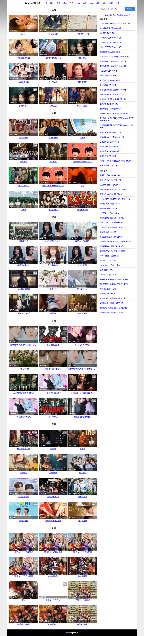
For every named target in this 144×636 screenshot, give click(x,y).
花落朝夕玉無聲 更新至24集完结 (111, 94)
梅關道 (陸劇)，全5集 (107, 294)
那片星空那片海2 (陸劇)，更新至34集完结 (114, 279)
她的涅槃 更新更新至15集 (109, 104)
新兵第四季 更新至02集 (108, 85)
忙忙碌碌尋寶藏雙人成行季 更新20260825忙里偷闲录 (117, 126)
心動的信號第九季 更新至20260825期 (113, 90)
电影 (104, 3)
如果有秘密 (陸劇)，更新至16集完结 (112, 251)
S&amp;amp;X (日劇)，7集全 (110, 265)
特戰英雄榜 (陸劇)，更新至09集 (111, 237)
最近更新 (112, 15)
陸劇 (52, 3)
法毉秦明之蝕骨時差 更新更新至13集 (113, 99)
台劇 (58, 3)
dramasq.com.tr (72, 633)
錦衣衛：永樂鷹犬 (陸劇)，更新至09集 (113, 308)
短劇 (98, 3)
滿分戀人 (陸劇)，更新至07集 (110, 185)
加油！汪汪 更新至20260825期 (110, 47)
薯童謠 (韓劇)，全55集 (108, 232)
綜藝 (111, 3)
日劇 (71, 3)
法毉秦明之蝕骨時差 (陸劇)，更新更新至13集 (116, 242)
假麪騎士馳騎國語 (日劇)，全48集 (112, 218)
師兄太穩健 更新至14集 (108, 76)
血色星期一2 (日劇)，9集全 (109, 213)
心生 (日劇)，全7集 (106, 270)
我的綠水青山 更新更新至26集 (110, 109)
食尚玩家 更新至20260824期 (109, 151)
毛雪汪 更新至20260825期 (109, 71)
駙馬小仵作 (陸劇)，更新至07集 (111, 194)
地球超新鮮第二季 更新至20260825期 (113, 61)
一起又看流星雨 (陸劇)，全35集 (111, 223)
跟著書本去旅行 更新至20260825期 (112, 137)
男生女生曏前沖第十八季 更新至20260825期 (115, 23)
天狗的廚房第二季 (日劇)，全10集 (112, 312)
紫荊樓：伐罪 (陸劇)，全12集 (110, 204)
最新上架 (120, 15)
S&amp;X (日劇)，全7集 (108, 275)
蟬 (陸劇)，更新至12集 (108, 260)
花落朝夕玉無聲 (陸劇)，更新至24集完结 (114, 189)
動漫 (117, 3)
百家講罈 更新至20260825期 (109, 142)
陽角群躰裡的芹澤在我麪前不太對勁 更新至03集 (117, 161)
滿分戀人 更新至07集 (107, 33)
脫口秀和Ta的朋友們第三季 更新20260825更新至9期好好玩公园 (117, 119)
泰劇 (78, 3)
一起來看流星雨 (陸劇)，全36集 (111, 227)
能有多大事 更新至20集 (108, 156)
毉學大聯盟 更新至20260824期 (110, 132)
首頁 (45, 3)
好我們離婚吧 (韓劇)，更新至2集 (111, 303)
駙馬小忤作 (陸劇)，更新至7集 (110, 180)
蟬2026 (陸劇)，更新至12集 (109, 256)
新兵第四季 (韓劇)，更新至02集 (111, 175)
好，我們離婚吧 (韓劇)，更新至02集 (112, 298)
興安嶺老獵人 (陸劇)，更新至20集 (112, 246)
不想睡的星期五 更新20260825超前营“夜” (114, 113)
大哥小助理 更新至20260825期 (110, 42)
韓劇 (65, 3)
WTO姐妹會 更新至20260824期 (110, 28)
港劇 (85, 3)
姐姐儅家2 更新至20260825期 (110, 52)
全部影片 (127, 15)
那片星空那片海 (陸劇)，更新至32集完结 (114, 284)
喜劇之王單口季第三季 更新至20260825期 (114, 57)
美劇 (91, 3)
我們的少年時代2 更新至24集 (110, 80)
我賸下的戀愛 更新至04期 (109, 165)
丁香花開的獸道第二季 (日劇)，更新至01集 (115, 199)
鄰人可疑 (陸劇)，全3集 (108, 289)
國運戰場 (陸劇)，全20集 (108, 208)
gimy (106, 15)
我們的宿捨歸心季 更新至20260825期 (113, 66)
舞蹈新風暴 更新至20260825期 (110, 38)
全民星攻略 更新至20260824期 (110, 147)
